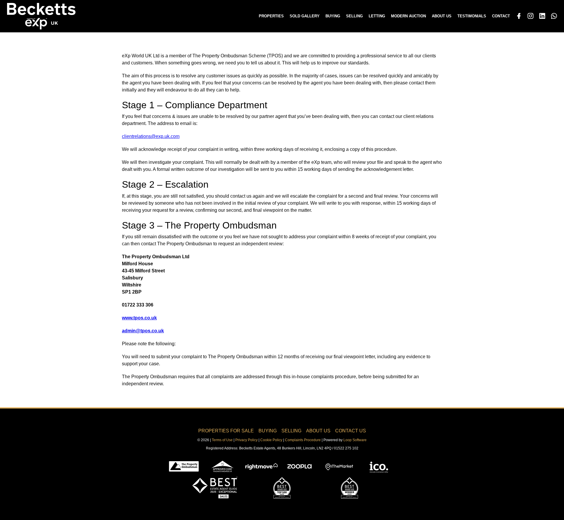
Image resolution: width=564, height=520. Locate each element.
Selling (354, 16)
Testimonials (471, 16)
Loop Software (355, 440)
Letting (377, 16)
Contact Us (350, 430)
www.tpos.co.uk (139, 317)
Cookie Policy (271, 440)
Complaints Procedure (303, 440)
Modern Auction (408, 16)
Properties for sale (226, 430)
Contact (501, 16)
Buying (332, 16)
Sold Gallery (305, 16)
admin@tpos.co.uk (143, 330)
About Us (441, 16)
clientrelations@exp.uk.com (150, 136)
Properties (271, 16)
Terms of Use (222, 440)
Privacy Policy (246, 440)
